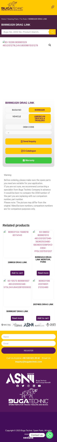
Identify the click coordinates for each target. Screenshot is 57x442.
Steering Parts (12, 19)
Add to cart (17, 273)
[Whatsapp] (49, 435)
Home (3, 19)
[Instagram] (28, 385)
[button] (49, 45)
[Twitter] (23, 385)
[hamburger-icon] (53, 7)
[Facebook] (17, 385)
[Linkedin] (34, 385)
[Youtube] (39, 385)
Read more (43, 273)
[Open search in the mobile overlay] (28, 32)
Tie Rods (23, 19)
